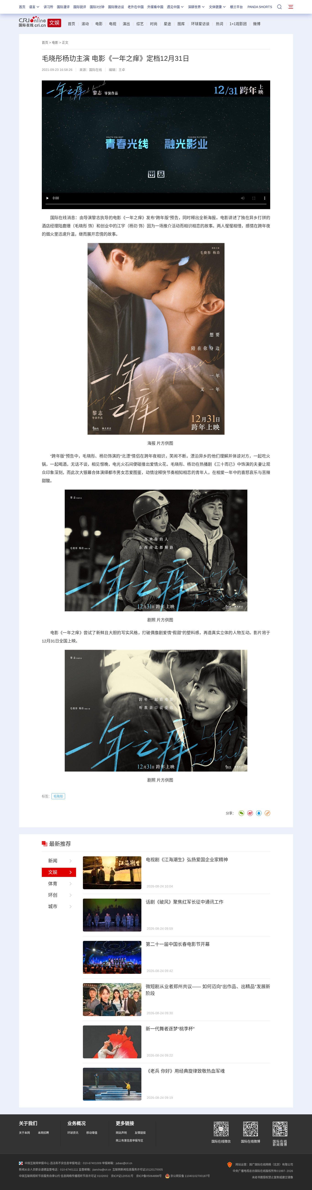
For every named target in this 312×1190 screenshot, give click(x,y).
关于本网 (24, 1132)
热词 (219, 24)
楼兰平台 (236, 7)
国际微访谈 (116, 7)
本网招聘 (43, 1132)
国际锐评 (79, 7)
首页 (22, 7)
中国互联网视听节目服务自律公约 (39, 1176)
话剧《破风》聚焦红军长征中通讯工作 (184, 902)
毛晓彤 (81, 226)
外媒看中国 (155, 7)
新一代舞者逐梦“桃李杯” (170, 1028)
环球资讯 (72, 1132)
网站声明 (121, 1132)
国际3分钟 (97, 7)
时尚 (153, 24)
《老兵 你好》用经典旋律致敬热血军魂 (185, 1071)
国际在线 (95, 70)
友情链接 (140, 1132)
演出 (126, 24)
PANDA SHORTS (260, 7)
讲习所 (48, 7)
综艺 (140, 24)
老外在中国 (136, 7)
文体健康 (215, 7)
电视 (112, 24)
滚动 (85, 24)
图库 (181, 24)
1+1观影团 (238, 24)
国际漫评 (63, 7)
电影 (99, 24)
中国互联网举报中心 (37, 1163)
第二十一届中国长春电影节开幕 (178, 944)
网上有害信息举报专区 (129, 1140)
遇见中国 (173, 7)
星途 (167, 24)
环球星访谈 (200, 24)
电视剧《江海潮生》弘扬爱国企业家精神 (187, 859)
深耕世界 (194, 7)
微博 (256, 24)
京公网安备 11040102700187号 (190, 1176)
